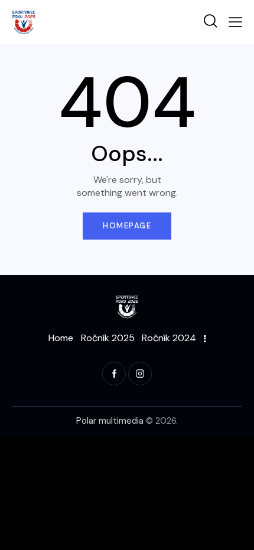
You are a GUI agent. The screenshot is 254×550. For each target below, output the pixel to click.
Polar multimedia (110, 421)
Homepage (127, 226)
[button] (235, 22)
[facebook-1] (114, 373)
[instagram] (140, 373)
